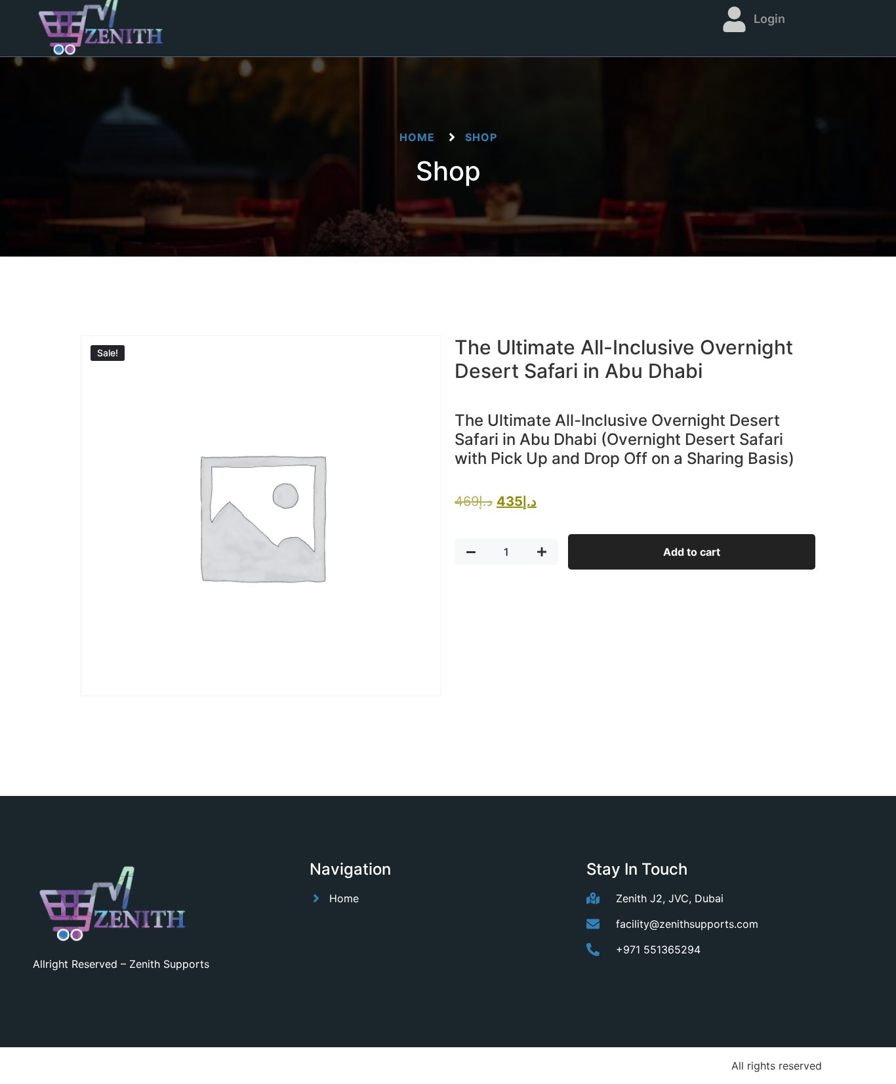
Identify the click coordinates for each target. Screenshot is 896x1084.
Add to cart (691, 551)
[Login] (734, 19)
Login (769, 19)
